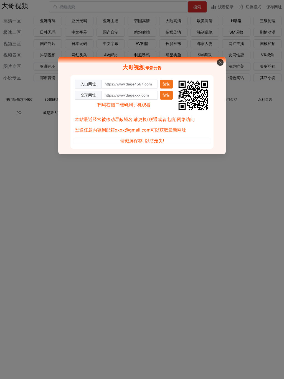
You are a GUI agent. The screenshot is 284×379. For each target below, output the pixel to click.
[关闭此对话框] (220, 62)
